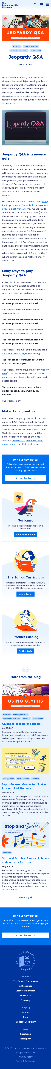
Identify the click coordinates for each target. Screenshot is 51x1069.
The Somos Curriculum (25, 981)
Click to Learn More (25, 534)
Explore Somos (25, 594)
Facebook (25, 1034)
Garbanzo (25, 995)
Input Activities (23, 779)
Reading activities (31, 46)
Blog (25, 1017)
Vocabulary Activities (18, 50)
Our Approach (8, 779)
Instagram (25, 1038)
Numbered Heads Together (16, 353)
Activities (17, 46)
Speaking (26, 718)
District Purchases (25, 990)
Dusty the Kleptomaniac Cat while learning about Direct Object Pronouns (25, 205)
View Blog (24, 897)
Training (25, 1000)
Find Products (25, 651)
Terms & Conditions (25, 1061)
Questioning (36, 50)
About (25, 1012)
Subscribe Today (25, 478)
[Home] (10, 5)
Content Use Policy (25, 1021)
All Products (25, 986)
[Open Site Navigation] (47, 4)
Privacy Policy (25, 1056)
